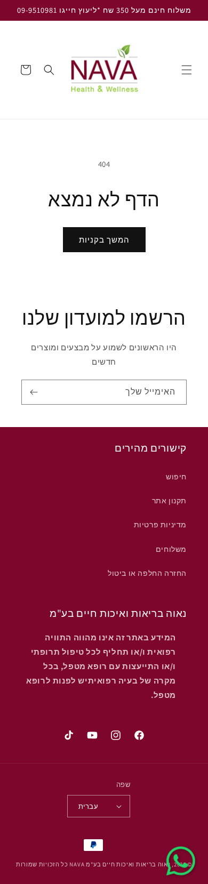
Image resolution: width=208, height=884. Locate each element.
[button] (186, 70)
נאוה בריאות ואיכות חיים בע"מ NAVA (119, 864)
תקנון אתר (169, 500)
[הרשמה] (33, 392)
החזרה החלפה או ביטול (147, 573)
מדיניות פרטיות (160, 524)
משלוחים (171, 549)
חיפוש (176, 476)
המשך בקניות (104, 240)
